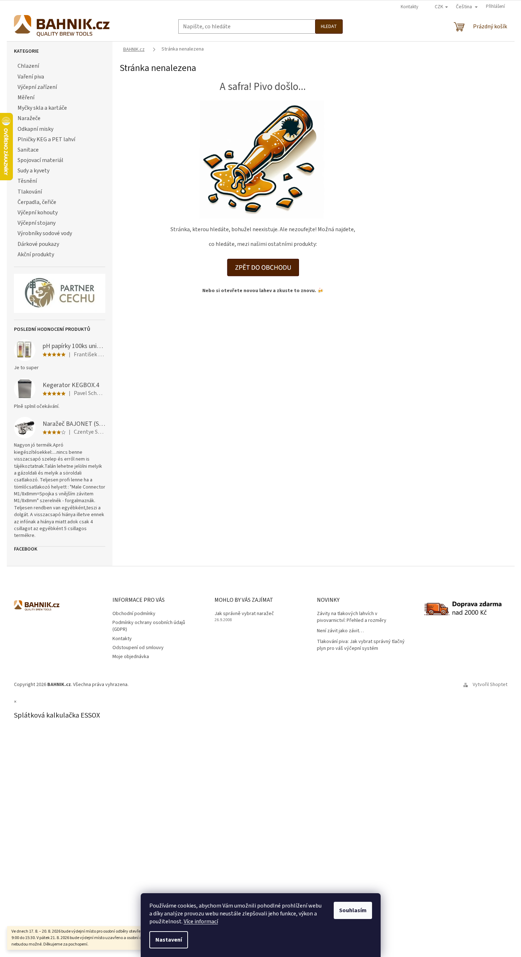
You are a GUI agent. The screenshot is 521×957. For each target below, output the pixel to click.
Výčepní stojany (37, 223)
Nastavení (168, 940)
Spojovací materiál (40, 160)
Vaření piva (31, 77)
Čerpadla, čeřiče (37, 202)
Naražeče (29, 118)
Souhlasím (353, 910)
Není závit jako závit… (340, 631)
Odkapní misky (35, 129)
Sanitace (28, 150)
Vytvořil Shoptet (490, 684)
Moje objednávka (130, 656)
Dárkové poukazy (38, 244)
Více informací (201, 921)
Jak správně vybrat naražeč (244, 613)
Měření (26, 97)
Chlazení (28, 66)
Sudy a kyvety (33, 171)
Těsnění (27, 181)
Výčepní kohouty (38, 212)
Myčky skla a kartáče (42, 108)
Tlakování (30, 192)
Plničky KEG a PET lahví (46, 139)
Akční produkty (36, 254)
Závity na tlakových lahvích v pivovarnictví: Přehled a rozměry (351, 617)
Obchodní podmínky (133, 613)
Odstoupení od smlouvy (138, 647)
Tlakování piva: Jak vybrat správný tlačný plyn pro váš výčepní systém (361, 645)
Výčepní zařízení (37, 87)
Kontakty (409, 7)
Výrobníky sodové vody (45, 233)
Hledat (329, 26)
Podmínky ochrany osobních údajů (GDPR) (148, 626)
